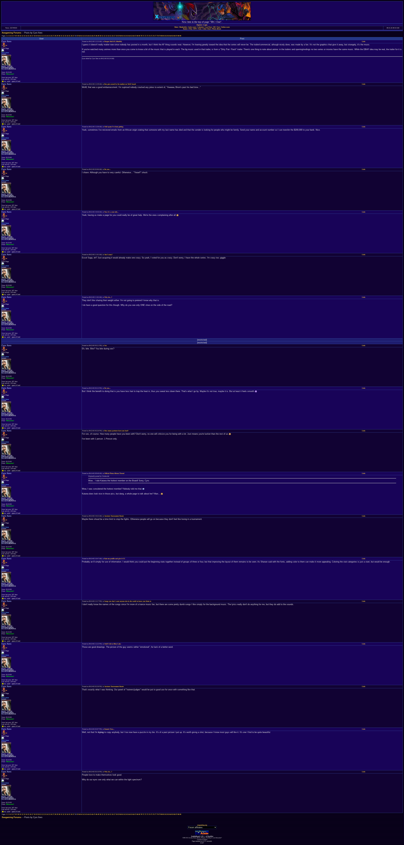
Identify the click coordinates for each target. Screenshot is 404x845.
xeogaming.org (202, 825)
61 (123, 36)
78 (158, 36)
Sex (105, 345)
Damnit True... (109, 729)
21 (41, 36)
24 (47, 36)
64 (129, 36)
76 (153, 36)
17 (32, 36)
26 (51, 36)
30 (59, 36)
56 (112, 36)
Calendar (200, 27)
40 (80, 36)
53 (106, 36)
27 (53, 36)
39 (78, 36)
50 (100, 36)
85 (172, 36)
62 (125, 36)
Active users (192, 27)
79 (160, 36)
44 (88, 36)
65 (131, 36)
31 (61, 36)
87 (176, 36)
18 (35, 36)
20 (39, 36)
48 (96, 36)
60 (121, 36)
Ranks (185, 29)
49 (98, 36)
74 (149, 36)
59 (119, 36)
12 (22, 36)
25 (49, 36)
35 (69, 36)
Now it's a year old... (111, 212)
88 (178, 36)
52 (104, 36)
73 (147, 36)
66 (133, 36)
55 (110, 36)
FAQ (190, 29)
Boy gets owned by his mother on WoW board (120, 84)
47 (94, 36)
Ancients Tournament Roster (114, 516)
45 (90, 36)
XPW (195, 29)
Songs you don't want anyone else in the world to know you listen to (127, 601)
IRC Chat (216, 27)
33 (65, 36)
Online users (225, 27)
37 (73, 36)
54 (108, 36)
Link (363, 41)
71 (143, 36)
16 (30, 36)
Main (176, 27)
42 (84, 36)
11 (20, 36)
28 (55, 36)
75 (151, 36)
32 (63, 36)
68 (137, 36)
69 (139, 36)
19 (37, 36)
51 (102, 36)
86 (174, 36)
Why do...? (108, 297)
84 (170, 36)
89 (180, 36)
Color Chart (207, 29)
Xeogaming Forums (11, 33)
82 (166, 36)
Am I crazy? (108, 254)
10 (18, 36)
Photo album (216, 29)
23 (45, 36)
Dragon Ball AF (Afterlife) (113, 41)
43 (86, 36)
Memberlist (183, 27)
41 (82, 36)
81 (164, 36)
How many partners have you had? (116, 431)
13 (24, 36)
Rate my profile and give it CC (114, 558)
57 (115, 36)
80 (162, 36)
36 (71, 36)
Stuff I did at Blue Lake (112, 644)
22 (43, 36)
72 (145, 36)
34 (67, 36)
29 (57, 36)
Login (205, 25)
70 (141, 36)
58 (117, 36)
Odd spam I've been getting (113, 127)
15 (28, 36)
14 (26, 36)
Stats (199, 29)
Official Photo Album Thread (114, 473)
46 (92, 36)
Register (199, 25)
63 (127, 36)
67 (135, 36)
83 (168, 36)
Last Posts (208, 27)
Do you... (107, 169)
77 (156, 36)
